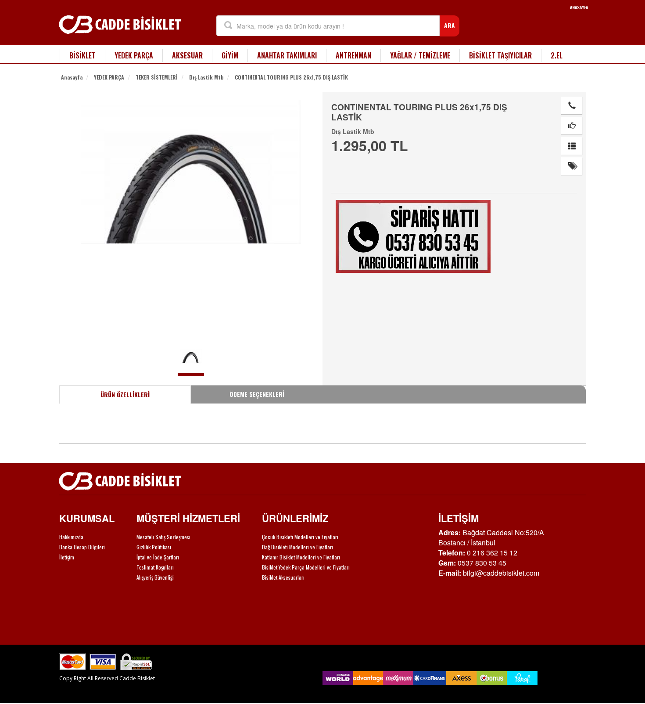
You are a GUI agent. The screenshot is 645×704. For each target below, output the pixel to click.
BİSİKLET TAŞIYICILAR (500, 55)
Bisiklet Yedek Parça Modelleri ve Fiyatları (306, 567)
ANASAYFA (579, 7)
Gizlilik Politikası (153, 547)
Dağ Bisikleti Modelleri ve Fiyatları (297, 547)
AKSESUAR (187, 55)
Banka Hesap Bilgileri (82, 547)
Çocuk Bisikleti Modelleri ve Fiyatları (300, 537)
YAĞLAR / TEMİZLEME (420, 55)
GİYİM (230, 55)
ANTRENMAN (353, 55)
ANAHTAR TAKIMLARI (287, 55)
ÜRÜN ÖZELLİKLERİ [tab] (125, 394)
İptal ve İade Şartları (157, 557)
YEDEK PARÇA (134, 55)
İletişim (66, 557)
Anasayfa (71, 77)
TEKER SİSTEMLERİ (157, 77)
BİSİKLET (82, 55)
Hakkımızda (71, 537)
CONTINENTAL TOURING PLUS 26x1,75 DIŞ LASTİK (291, 77)
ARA (449, 25)
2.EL (557, 55)
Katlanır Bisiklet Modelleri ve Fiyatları (301, 557)
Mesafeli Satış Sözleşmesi (163, 537)
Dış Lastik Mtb (206, 77)
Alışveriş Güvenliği (155, 577)
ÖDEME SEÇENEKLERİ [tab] (256, 394)
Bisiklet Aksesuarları (283, 577)
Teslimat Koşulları (155, 567)
